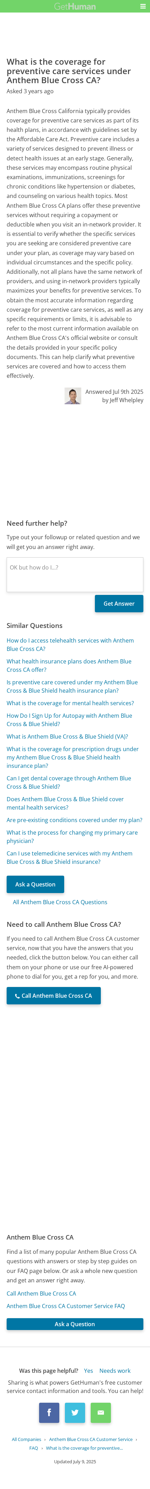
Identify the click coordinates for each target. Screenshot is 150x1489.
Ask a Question (35, 884)
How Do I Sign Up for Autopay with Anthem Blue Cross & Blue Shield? (69, 720)
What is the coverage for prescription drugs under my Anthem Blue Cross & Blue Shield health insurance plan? (73, 757)
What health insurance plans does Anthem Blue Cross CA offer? (69, 666)
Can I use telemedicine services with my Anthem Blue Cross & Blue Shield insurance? (70, 858)
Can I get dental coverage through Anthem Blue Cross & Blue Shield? (69, 782)
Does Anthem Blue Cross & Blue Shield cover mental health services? (65, 803)
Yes (88, 1371)
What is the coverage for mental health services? (70, 703)
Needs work (114, 1371)
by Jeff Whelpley (122, 400)
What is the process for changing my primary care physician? (72, 837)
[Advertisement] (75, 461)
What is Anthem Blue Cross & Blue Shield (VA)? (67, 736)
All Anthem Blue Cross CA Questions (60, 902)
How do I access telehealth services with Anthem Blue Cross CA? (70, 645)
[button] (143, 6)
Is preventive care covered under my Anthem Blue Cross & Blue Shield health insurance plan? (72, 686)
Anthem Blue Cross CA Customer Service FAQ (66, 1306)
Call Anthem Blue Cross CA (41, 1293)
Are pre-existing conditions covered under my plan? (74, 820)
